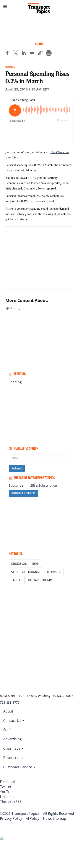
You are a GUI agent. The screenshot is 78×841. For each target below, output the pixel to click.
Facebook (8, 781)
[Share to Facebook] (7, 54)
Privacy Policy (11, 818)
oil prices (53, 572)
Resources (12, 757)
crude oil (19, 563)
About (8, 711)
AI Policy (32, 818)
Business (10, 67)
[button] (40, 54)
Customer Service (18, 767)
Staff (7, 729)
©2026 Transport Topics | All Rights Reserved (37, 813)
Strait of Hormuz (25, 572)
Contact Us (12, 720)
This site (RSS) (11, 801)
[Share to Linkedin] (24, 54)
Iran (35, 563)
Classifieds (12, 748)
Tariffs (16, 580)
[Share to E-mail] (32, 54)
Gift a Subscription (43, 485)
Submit (16, 468)
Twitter (5, 786)
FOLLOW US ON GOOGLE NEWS (23, 493)
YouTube (7, 791)
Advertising (12, 739)
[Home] (39, 8)
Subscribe (16, 485)
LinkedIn (7, 796)
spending (13, 307)
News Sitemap (54, 818)
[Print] (48, 54)
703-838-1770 (10, 702)
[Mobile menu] (5, 6)
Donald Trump (40, 580)
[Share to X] (15, 54)
